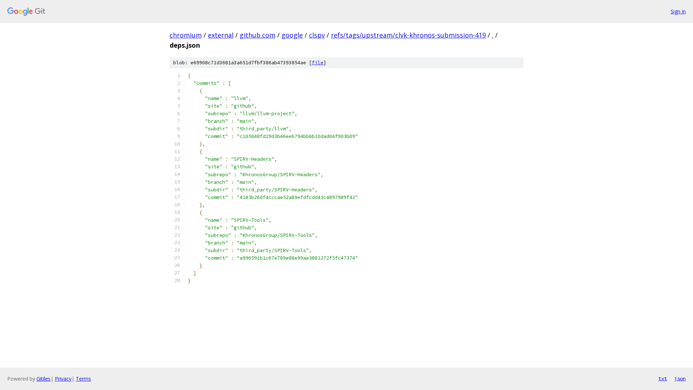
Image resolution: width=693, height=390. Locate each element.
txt (662, 378)
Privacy (63, 378)
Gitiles (43, 378)
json (680, 378)
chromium (186, 35)
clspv (317, 35)
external (221, 35)
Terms (83, 378)
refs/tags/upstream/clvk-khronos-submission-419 (408, 35)
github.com (257, 35)
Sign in (678, 11)
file (317, 63)
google (292, 35)
